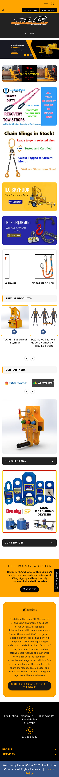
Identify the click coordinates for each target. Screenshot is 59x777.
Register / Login (31, 10)
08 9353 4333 (30, 737)
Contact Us (30, 589)
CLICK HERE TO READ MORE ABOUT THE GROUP (29, 686)
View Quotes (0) (56, 580)
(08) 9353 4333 (49, 10)
